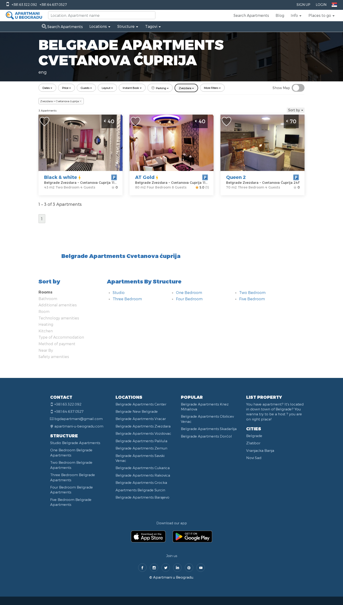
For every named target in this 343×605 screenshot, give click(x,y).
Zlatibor (253, 443)
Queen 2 (236, 177)
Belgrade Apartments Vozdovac (143, 433)
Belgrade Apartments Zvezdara (143, 426)
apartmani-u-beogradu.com (78, 426)
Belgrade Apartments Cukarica (143, 468)
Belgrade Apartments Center (141, 404)
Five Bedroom (252, 299)
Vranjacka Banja (260, 450)
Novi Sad (253, 458)
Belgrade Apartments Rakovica (143, 475)
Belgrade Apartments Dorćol (206, 436)
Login (321, 5)
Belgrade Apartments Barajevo (142, 497)
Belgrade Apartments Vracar (141, 419)
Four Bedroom (189, 299)
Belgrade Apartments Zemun (141, 448)
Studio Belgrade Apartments (75, 443)
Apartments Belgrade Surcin (140, 490)
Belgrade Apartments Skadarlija (209, 429)
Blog (280, 15)
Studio (119, 292)
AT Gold (144, 177)
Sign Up (303, 5)
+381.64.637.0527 (53, 5)
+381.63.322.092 (24, 5)
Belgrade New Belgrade (137, 411)
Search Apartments (251, 15)
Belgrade (254, 436)
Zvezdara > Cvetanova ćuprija (59, 101)
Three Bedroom (127, 299)
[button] (296, 15)
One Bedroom (189, 292)
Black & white (60, 177)
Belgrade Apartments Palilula (141, 441)
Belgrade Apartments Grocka (141, 482)
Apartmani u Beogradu (173, 577)
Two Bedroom (252, 292)
